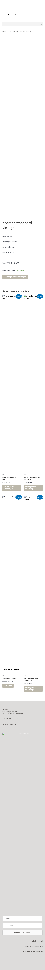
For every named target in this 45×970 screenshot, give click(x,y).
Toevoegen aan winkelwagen (15, 277)
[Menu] (22, 7)
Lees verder (8, 686)
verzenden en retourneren (32, 951)
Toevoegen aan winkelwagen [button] (9, 488)
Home (4, 31)
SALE (9, 31)
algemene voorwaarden (33, 946)
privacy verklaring (9, 724)
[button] (22, 932)
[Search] (41, 24)
